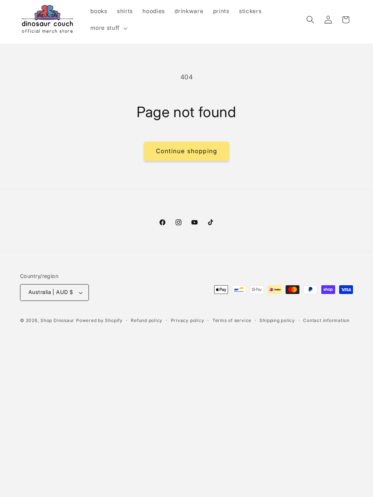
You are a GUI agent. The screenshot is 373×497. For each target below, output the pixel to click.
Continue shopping (186, 151)
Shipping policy (277, 320)
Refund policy (146, 320)
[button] (108, 28)
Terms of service (231, 320)
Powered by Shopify (99, 320)
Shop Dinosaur (57, 320)
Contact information (326, 320)
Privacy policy (187, 320)
